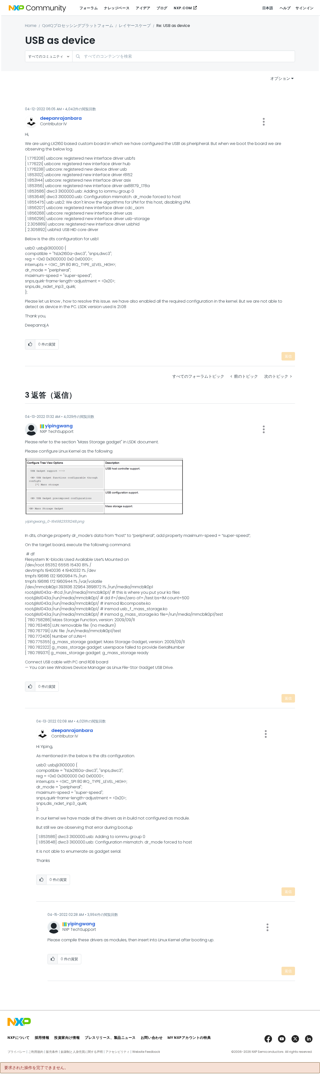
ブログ (162, 7)
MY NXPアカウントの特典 (189, 1037)
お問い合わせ (151, 1037)
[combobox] (183, 56)
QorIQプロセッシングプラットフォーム (77, 25)
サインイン (305, 7)
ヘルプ (285, 7)
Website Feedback (146, 1051)
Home (30, 25)
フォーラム (89, 7)
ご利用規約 (35, 1051)
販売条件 (52, 1051)
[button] (264, 122)
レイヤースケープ (135, 25)
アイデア (143, 7)
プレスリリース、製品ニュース (110, 1037)
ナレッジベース (117, 7)
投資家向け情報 (67, 1037)
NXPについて (19, 1037)
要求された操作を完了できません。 (36, 1068)
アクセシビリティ (118, 1051)
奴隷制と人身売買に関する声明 (82, 1051)
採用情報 (42, 1037)
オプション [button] (280, 78)
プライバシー (17, 1051)
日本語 (267, 7)
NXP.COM (183, 7)
